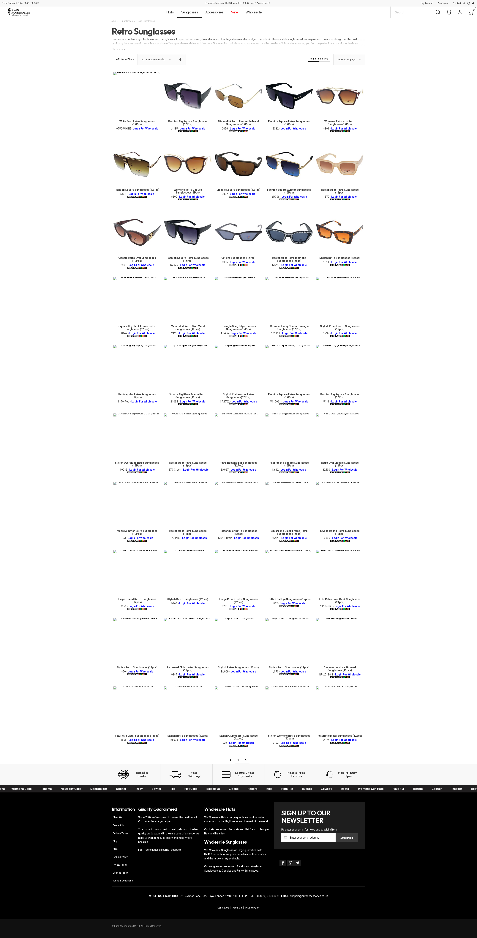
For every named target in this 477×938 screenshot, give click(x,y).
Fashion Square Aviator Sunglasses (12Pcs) (289, 191)
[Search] (437, 12)
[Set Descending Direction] (180, 59)
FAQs (115, 849)
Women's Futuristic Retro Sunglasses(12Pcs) (339, 123)
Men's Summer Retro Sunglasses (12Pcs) (137, 532)
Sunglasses (127, 21)
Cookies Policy (120, 873)
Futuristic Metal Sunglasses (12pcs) (137, 735)
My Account (427, 3)
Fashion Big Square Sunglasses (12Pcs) (187, 123)
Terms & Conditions (123, 880)
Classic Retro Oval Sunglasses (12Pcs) (137, 259)
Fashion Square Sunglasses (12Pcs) (137, 189)
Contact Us (118, 825)
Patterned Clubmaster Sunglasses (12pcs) (188, 669)
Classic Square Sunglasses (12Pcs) (238, 189)
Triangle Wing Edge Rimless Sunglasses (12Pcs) (238, 327)
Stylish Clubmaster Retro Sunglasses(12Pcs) (238, 396)
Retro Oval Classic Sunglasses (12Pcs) (340, 464)
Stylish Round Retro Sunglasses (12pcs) (340, 327)
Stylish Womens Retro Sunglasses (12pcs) (289, 737)
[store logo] (18, 12)
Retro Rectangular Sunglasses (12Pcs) (238, 464)
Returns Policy (120, 857)
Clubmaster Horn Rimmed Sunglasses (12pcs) (340, 669)
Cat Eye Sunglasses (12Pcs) (238, 257)
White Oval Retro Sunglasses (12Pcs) (137, 123)
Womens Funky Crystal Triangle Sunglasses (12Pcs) (289, 327)
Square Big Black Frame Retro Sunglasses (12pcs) (137, 327)
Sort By (145, 59)
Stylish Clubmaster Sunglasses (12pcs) (238, 737)
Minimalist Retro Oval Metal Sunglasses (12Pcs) (188, 327)
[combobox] (416, 12)
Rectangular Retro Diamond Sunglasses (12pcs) (289, 259)
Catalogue (443, 3)
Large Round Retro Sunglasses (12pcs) (137, 600)
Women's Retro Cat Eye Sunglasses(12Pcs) (188, 191)
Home (113, 21)
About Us (117, 817)
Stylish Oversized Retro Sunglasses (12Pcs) (137, 464)
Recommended (157, 59)
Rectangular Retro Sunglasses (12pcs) (340, 191)
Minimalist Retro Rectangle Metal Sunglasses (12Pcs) (238, 123)
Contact (457, 3)
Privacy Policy (120, 865)
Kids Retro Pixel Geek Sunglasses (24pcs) (340, 600)
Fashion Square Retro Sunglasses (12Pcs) (289, 123)
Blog (115, 841)
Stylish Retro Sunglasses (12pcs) (339, 257)
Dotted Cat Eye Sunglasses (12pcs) (289, 599)
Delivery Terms (120, 833)
